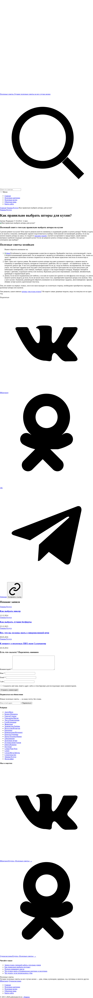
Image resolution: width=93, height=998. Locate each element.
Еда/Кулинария (10, 722)
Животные (9, 724)
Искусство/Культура (12, 728)
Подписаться (26, 703)
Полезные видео (11, 200)
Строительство (10, 755)
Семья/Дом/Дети (11, 749)
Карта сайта (9, 204)
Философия (9, 759)
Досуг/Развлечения (12, 720)
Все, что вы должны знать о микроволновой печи (24, 633)
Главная (8, 196)
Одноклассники (15, 981)
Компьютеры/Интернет (14, 732)
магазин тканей (41, 236)
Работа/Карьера (10, 745)
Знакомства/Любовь (12, 726)
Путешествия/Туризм (13, 743)
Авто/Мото (9, 712)
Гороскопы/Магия (11, 718)
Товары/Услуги (12, 208)
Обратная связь (10, 202)
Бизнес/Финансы (11, 714)
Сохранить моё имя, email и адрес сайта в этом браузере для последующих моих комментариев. (40, 686)
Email (3, 677)
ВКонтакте (4, 981)
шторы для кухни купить (31, 291)
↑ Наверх (26, 997)
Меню (5, 192)
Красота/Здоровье (11, 734)
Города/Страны (10, 716)
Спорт (7, 751)
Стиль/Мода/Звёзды (12, 753)
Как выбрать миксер (10, 611)
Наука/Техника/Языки (13, 736)
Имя (2, 673)
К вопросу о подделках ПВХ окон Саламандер (23, 643)
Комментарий (6, 669)
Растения (8, 747)
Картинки (8, 730)
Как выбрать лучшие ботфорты (16, 622)
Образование (10, 738)
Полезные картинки (12, 198)
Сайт (2, 682)
